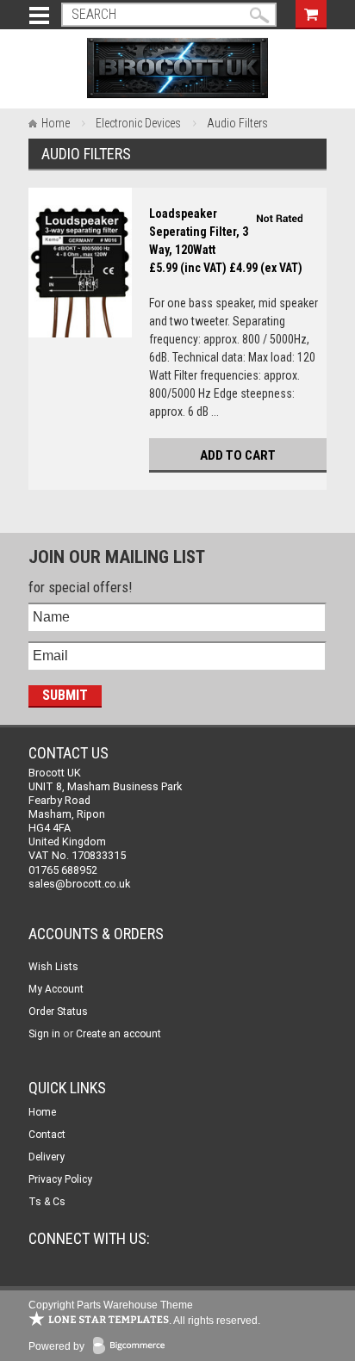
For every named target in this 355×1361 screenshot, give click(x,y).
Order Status (58, 1011)
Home (55, 123)
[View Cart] (311, 12)
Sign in (44, 1034)
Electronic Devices (138, 123)
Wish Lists (53, 967)
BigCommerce (132, 1347)
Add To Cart (238, 455)
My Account (56, 989)
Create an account (118, 1034)
